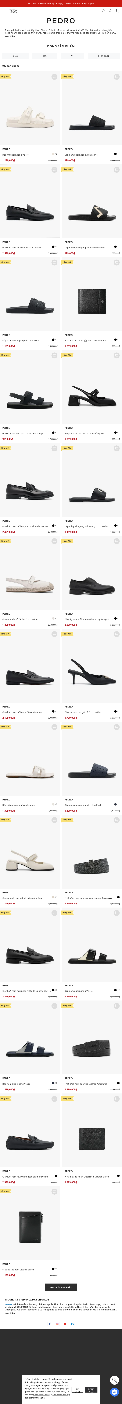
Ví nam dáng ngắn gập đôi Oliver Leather (85, 340)
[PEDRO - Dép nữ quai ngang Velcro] (30, 108)
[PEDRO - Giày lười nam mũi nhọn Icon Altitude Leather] (30, 480)
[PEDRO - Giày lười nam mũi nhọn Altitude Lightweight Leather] (30, 944)
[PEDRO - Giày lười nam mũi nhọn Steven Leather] (30, 666)
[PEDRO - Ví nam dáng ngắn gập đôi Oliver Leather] (92, 294)
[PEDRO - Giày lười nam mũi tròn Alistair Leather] (30, 201)
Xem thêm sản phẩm (61, 1287)
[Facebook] (49, 1324)
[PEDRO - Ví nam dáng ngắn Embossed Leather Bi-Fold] (92, 1130)
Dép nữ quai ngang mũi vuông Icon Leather (86, 526)
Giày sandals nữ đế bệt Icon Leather (20, 619)
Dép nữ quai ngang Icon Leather (18, 805)
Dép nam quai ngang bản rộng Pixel (20, 340)
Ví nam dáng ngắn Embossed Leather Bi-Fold (87, 1176)
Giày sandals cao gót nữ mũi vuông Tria (84, 433)
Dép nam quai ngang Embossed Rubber (85, 247)
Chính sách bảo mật (61, 1394)
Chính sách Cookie (41, 1394)
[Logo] (14, 10)
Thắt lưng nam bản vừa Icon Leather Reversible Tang (91, 898)
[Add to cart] (54, 77)
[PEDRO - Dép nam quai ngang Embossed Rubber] (92, 201)
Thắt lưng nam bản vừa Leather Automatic (86, 1083)
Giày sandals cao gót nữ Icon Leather (83, 712)
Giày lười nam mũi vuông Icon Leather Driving (25, 1176)
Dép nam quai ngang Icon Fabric (81, 154)
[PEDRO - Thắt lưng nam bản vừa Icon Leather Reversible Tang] (92, 852)
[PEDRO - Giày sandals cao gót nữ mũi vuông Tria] (92, 387)
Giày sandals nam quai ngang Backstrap (22, 433)
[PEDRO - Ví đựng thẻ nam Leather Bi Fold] (30, 1223)
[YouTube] (65, 1324)
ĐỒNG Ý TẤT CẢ (91, 1390)
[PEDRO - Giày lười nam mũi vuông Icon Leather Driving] (30, 1130)
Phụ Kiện (103, 55)
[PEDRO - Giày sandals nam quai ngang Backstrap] (30, 387)
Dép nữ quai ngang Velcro (15, 154)
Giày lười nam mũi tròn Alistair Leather (21, 247)
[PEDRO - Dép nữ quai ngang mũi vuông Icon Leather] (92, 480)
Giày (15, 55)
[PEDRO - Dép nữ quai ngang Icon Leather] (30, 759)
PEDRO (6, 149)
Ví (72, 55)
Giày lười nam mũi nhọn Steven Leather (22, 712)
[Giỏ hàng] (117, 10)
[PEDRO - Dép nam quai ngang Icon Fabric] (92, 108)
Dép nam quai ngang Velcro (79, 990)
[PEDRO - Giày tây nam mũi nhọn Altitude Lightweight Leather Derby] (92, 573)
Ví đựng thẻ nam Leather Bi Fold (18, 1269)
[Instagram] (57, 1324)
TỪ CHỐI (77, 1390)
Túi (45, 55)
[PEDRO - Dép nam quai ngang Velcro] (92, 944)
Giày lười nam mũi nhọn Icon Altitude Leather (25, 526)
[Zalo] (72, 1324)
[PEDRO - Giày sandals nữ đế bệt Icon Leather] (30, 573)
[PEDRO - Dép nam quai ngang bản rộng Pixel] (30, 294)
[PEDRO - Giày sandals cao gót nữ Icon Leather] (92, 666)
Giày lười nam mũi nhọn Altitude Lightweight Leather (29, 990)
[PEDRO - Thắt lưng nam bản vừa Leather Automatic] (92, 1037)
